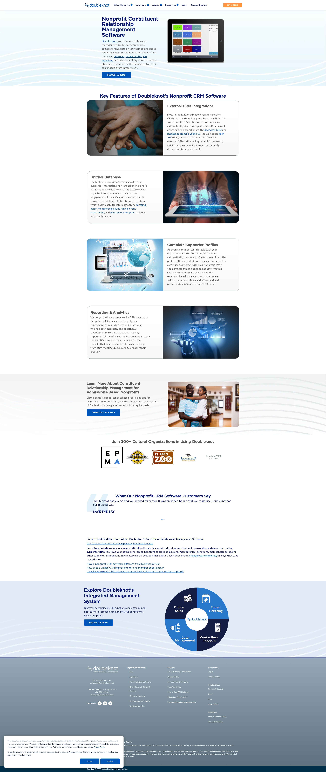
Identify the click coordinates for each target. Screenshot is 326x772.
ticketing (140, 205)
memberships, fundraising (113, 208)
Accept (90, 761)
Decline (110, 761)
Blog (210, 699)
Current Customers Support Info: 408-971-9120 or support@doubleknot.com (102, 692)
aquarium (107, 60)
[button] (161, 519)
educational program (122, 212)
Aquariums (134, 677)
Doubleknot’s (110, 41)
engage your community (203, 555)
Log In (210, 672)
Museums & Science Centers (140, 682)
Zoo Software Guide (215, 722)
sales (94, 208)
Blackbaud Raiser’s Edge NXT (184, 133)
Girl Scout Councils (137, 706)
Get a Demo (232, 5)
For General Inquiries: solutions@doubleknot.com (102, 682)
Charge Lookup (173, 677)
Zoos (132, 672)
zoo (145, 56)
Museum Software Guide (217, 717)
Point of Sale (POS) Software (178, 692)
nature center (134, 56)
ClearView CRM (212, 130)
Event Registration (174, 687)
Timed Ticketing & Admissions (179, 672)
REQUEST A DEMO (116, 75)
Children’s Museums (137, 696)
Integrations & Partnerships (178, 697)
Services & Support (215, 689)
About (210, 694)
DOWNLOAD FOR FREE (103, 412)
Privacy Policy (99, 747)
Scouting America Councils (140, 701)
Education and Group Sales (178, 682)
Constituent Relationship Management (182, 702)
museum (119, 56)
